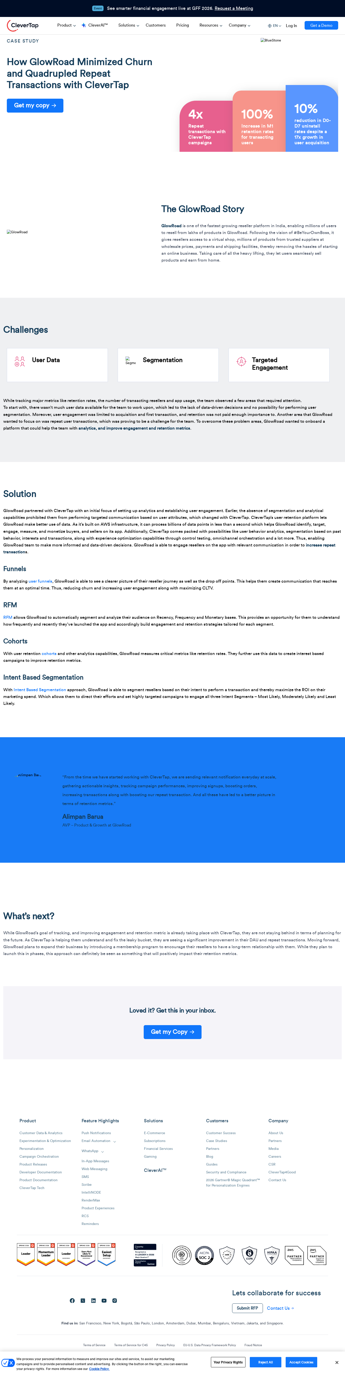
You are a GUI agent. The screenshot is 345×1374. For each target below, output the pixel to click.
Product (64, 25)
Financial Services (158, 1149)
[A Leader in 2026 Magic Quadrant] (145, 1255)
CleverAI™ (98, 25)
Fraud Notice (253, 1345)
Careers (274, 1156)
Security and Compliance (226, 1172)
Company (237, 25)
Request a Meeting (234, 8)
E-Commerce (154, 1133)
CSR (272, 1164)
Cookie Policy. (99, 1368)
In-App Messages (95, 1161)
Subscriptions (154, 1141)
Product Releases (33, 1164)
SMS (85, 1177)
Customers (156, 25)
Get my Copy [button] (169, 1032)
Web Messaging (94, 1169)
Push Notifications (96, 1133)
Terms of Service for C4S (131, 1345)
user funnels (40, 581)
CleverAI (155, 1170)
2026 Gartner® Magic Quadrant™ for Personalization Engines (233, 1182)
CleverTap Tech (31, 1188)
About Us (275, 1133)
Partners (212, 1149)
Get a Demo (321, 26)
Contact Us (277, 1180)
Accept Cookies (301, 1362)
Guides (211, 1164)
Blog (209, 1156)
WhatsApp (90, 1151)
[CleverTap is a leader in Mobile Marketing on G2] (46, 1255)
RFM (7, 617)
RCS (85, 1216)
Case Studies (216, 1141)
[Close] (336, 1362)
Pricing (182, 25)
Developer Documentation (40, 1172)
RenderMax (91, 1200)
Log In (291, 26)
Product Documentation (38, 1180)
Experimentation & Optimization (45, 1141)
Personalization (31, 1149)
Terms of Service (94, 1345)
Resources (209, 25)
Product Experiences (98, 1208)
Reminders (90, 1224)
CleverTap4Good (282, 1172)
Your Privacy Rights (228, 1362)
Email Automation (96, 1141)
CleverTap (22, 25)
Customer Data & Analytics (40, 1133)
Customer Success (221, 1133)
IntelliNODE (91, 1192)
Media (273, 1149)
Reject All (265, 1362)
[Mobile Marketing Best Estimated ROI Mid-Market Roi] (66, 1255)
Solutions (126, 25)
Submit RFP (247, 1308)
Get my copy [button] (32, 105)
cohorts (49, 653)
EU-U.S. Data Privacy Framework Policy (209, 1345)
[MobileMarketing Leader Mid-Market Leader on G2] (26, 1255)
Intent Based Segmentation (40, 690)
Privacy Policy (165, 1345)
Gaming (150, 1156)
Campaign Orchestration (39, 1156)
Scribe (87, 1185)
